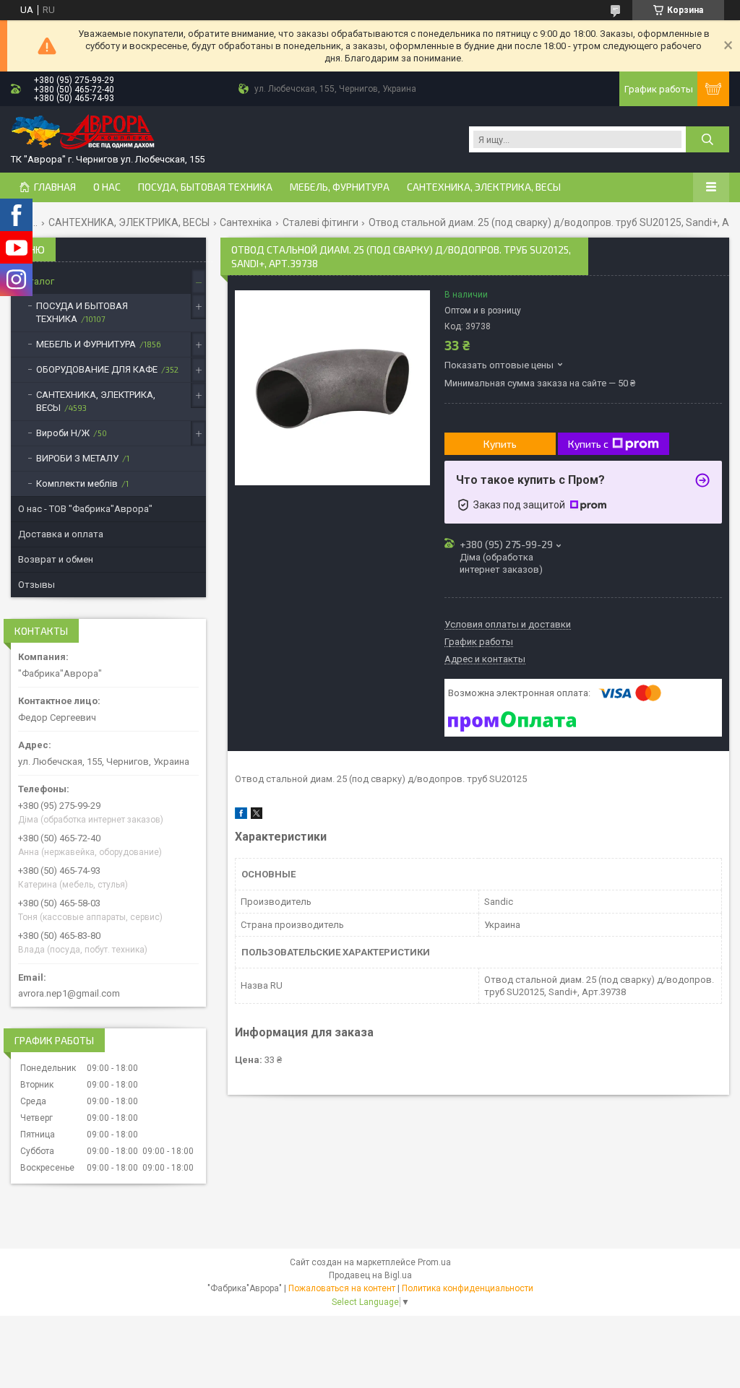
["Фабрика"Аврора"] (83, 133)
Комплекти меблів (77, 483)
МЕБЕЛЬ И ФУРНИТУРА (86, 344)
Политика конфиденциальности (467, 1288)
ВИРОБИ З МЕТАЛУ (77, 458)
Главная (55, 187)
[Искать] (707, 139)
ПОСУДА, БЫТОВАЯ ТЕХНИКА (205, 187)
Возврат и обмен (55, 559)
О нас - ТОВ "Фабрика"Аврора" (85, 508)
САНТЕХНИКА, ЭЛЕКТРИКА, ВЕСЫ (484, 187)
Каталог (36, 281)
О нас (107, 187)
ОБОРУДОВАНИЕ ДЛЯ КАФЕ (97, 369)
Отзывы (36, 584)
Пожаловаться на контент (341, 1288)
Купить (500, 444)
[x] (256, 815)
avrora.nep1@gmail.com (69, 993)
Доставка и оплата (60, 534)
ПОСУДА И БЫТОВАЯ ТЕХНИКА (82, 312)
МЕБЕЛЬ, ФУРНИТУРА (340, 187)
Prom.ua (434, 1262)
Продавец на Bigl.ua (370, 1275)
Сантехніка (246, 222)
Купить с (588, 444)
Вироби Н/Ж (63, 433)
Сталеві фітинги (320, 222)
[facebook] (241, 815)
